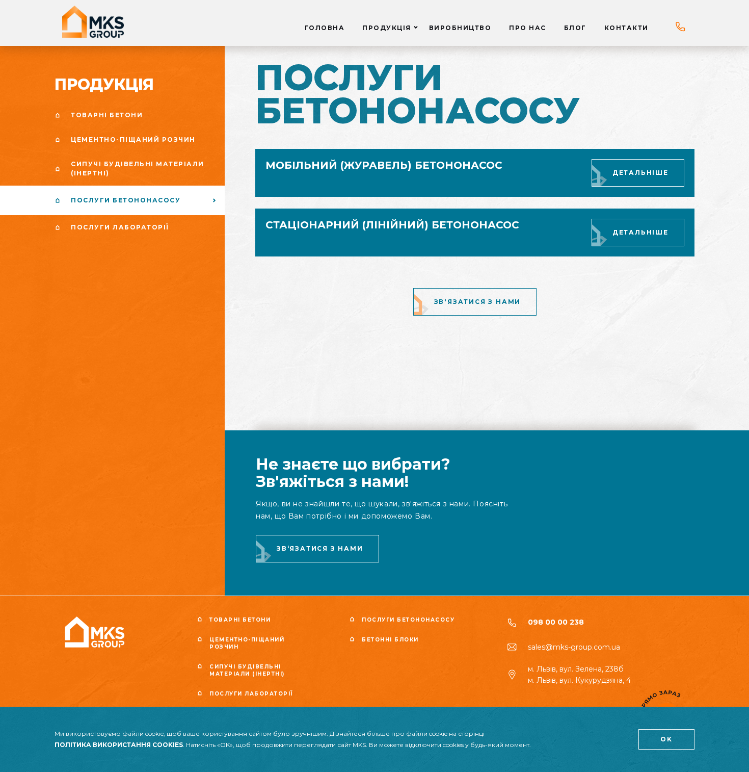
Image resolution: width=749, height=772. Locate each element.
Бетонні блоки (390, 639)
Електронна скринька (328, 402)
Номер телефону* (319, 356)
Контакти (626, 28)
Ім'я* (294, 360)
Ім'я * (392, 323)
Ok (666, 739)
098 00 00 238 (556, 622)
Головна (325, 28)
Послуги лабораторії (251, 693)
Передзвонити (377, 409)
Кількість (219, 369)
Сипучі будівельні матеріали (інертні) (247, 670)
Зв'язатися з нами (477, 301)
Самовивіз (493, 379)
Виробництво (460, 28)
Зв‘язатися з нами (320, 548)
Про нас (527, 28)
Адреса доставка (417, 397)
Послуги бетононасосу (408, 619)
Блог (575, 28)
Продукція (386, 28)
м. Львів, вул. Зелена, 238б (576, 669)
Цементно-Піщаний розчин (246, 643)
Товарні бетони (240, 619)
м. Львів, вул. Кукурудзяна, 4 (579, 680)
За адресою (413, 379)
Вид (209, 323)
